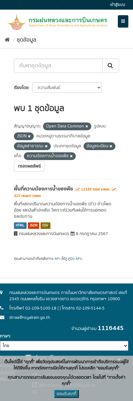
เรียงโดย (21, 88)
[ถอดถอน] (86, 126)
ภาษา (5, 336)
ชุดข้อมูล (26, 40)
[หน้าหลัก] (7, 40)
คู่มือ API (74, 258)
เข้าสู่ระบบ (117, 5)
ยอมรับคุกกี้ (66, 394)
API (57, 258)
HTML (20, 225)
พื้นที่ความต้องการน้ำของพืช (43, 189)
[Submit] (110, 66)
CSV (45, 225)
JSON (33, 225)
